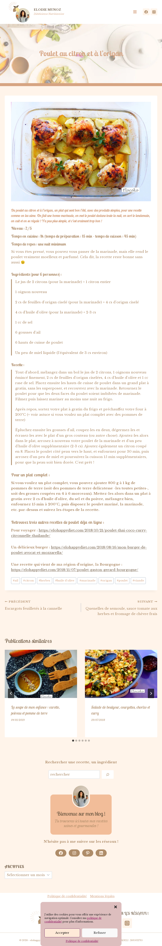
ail (15, 580)
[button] (116, 907)
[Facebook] (146, 11)
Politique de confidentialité (82, 941)
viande (138, 580)
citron (28, 580)
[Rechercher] (108, 774)
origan (106, 580)
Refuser (100, 933)
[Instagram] (154, 11)
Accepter (62, 933)
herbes (44, 580)
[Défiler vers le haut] (154, 930)
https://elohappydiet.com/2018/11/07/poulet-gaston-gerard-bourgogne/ (74, 570)
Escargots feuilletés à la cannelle (33, 605)
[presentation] (41, 674)
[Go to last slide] (11, 693)
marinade (87, 580)
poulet (122, 580)
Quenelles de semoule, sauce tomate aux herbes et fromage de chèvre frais (121, 608)
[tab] (73, 741)
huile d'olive (64, 580)
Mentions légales (102, 896)
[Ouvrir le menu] (136, 12)
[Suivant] (151, 693)
